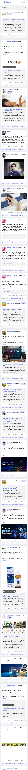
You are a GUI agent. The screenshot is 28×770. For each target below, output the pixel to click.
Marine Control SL (11, 659)
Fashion (10, 91)
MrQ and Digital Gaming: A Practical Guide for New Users (13, 310)
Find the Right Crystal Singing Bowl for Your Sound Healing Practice (13, 20)
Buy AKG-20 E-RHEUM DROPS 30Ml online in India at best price (12, 595)
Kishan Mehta (10, 331)
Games (23, 303)
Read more (5, 54)
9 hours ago (9, 443)
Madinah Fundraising (12, 615)
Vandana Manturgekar (13, 220)
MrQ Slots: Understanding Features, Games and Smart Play (13, 487)
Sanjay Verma (10, 89)
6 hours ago (9, 191)
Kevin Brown (10, 412)
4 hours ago (9, 93)
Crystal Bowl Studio (12, 12)
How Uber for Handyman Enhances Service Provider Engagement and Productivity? (12, 420)
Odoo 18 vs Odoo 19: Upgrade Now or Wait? (13, 364)
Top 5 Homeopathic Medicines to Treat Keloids (14, 709)
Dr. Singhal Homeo (11, 685)
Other (9, 14)
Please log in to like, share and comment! (12, 37)
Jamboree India (11, 41)
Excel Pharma (10, 547)
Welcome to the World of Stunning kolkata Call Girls (12, 109)
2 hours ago (9, 42)
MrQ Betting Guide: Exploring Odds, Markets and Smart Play (12, 390)
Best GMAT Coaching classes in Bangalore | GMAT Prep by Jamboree (13, 71)
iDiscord (8, 2)
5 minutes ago (9, 15)
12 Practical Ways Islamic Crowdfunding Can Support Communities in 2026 (10, 636)
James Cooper (10, 303)
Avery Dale (9, 442)
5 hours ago (9, 132)
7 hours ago (9, 221)
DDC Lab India (10, 768)
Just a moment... (7, 236)
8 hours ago (9, 248)
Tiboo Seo (9, 131)
